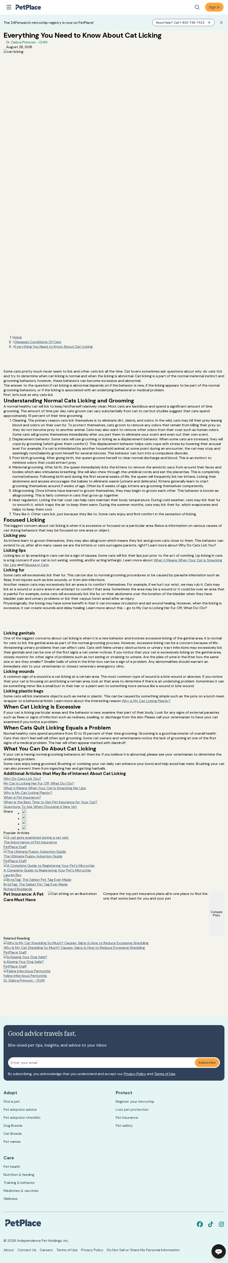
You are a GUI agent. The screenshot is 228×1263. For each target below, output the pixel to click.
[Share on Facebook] (24, 811)
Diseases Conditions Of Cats (37, 342)
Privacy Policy (135, 1073)
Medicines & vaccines (21, 1190)
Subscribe (207, 1062)
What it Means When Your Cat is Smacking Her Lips (45, 788)
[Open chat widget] (219, 1251)
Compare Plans (216, 913)
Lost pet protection (132, 1109)
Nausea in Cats (36, 564)
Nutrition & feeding (19, 1174)
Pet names (12, 1141)
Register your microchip (135, 1101)
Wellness (11, 1198)
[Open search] (197, 7)
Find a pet (12, 1101)
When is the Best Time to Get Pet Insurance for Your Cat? (50, 802)
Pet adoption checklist (22, 1117)
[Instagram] (221, 1224)
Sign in (214, 7)
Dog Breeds (13, 1125)
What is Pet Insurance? (22, 797)
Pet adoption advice (20, 1109)
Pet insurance (127, 1117)
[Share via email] (24, 827)
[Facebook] (200, 1224)
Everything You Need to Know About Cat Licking (53, 346)
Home (17, 337)
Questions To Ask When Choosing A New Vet (40, 806)
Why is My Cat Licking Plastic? (146, 700)
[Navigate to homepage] (33, 7)
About (9, 1250)
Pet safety (124, 1125)
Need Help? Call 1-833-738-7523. (180, 23)
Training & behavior (19, 1182)
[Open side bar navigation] (8, 7)
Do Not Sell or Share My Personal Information (143, 1250)
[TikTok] (211, 1224)
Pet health (12, 1166)
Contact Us (27, 1250)
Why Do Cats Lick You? (22, 778)
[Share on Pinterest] (24, 817)
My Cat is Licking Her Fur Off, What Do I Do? (39, 783)
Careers (46, 1250)
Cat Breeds (13, 1133)
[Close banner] (221, 22)
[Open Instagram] (24, 822)
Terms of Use (164, 1073)
